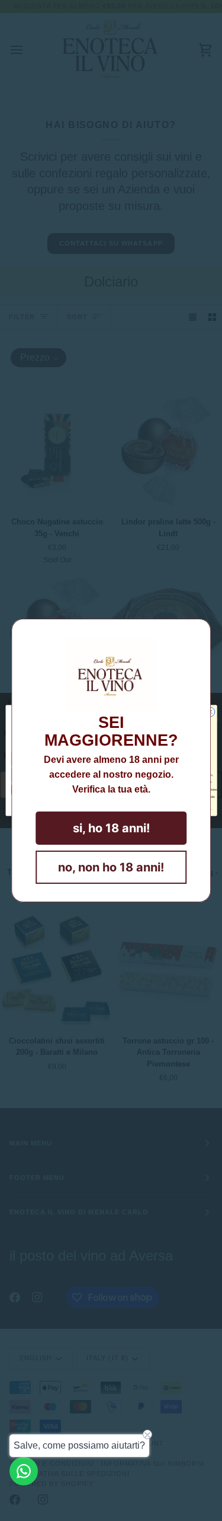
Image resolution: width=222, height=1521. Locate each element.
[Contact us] (23, 1471)
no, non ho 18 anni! (111, 867)
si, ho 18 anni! (111, 828)
